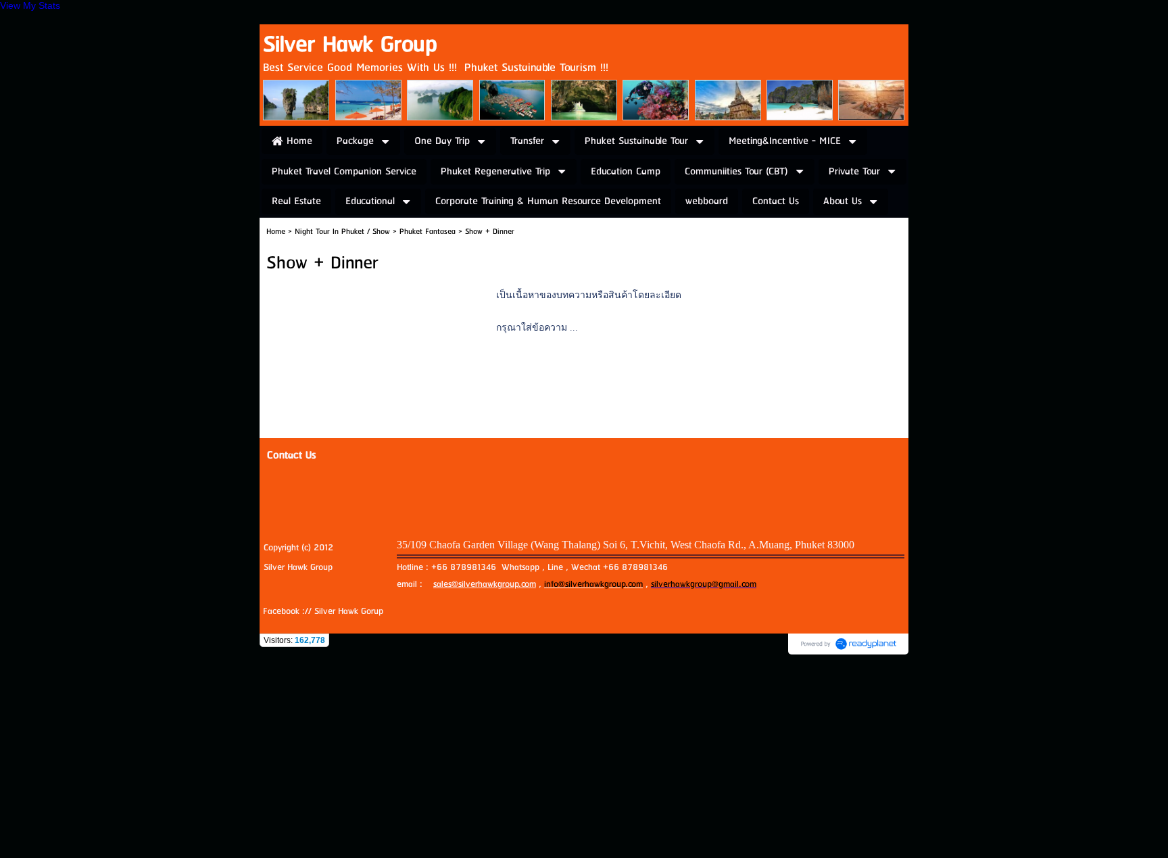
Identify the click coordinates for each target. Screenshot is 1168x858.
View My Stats (30, 5)
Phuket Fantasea (427, 231)
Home (275, 231)
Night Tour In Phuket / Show (342, 231)
